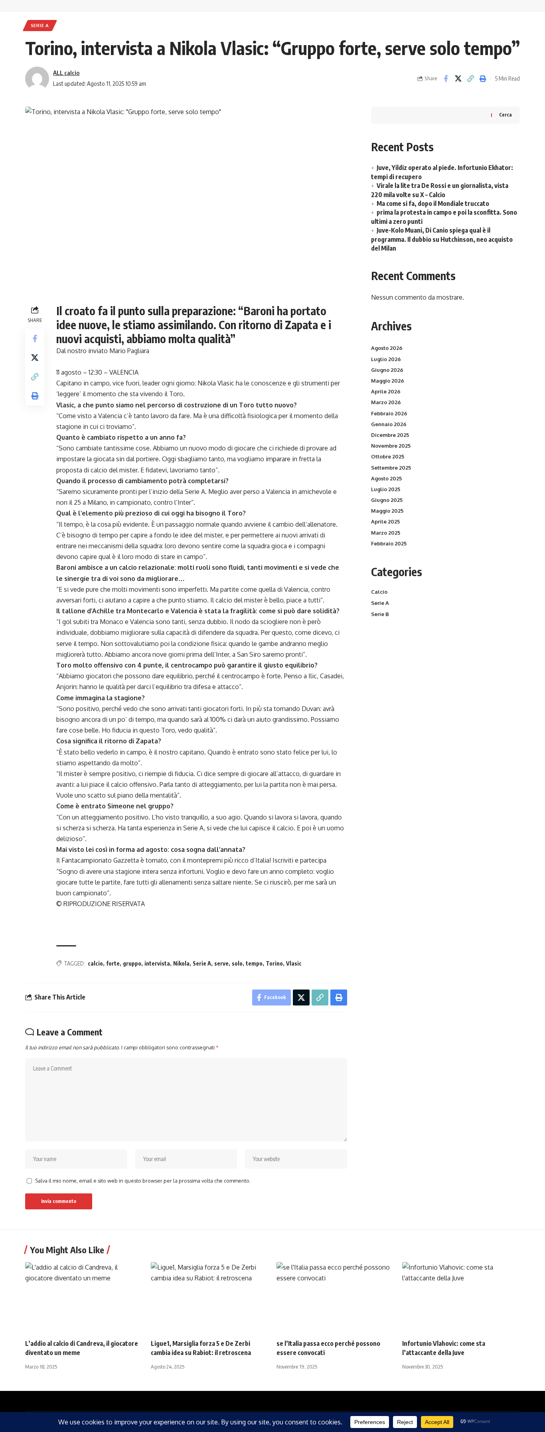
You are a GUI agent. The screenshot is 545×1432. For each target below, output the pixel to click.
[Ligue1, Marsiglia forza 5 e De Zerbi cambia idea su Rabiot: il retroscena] (210, 1297)
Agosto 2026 (387, 348)
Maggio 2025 (387, 511)
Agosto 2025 (386, 478)
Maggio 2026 (387, 380)
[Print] (482, 78)
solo (237, 963)
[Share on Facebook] (445, 78)
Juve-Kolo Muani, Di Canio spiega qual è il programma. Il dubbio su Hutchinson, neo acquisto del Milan (442, 239)
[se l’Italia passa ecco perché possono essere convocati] (335, 1297)
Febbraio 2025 (389, 543)
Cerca (505, 115)
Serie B (380, 614)
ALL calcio (66, 72)
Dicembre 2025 (390, 435)
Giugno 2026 (387, 370)
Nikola (181, 963)
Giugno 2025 (387, 500)
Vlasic (294, 963)
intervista (157, 963)
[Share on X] (458, 78)
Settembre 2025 (391, 467)
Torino (274, 963)
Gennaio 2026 (389, 424)
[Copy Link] (470, 78)
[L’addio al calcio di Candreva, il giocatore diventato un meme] (84, 1297)
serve (221, 963)
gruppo (132, 963)
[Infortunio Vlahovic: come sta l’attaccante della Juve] (461, 1297)
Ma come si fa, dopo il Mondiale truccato (433, 203)
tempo (254, 963)
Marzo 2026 (386, 402)
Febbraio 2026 (389, 413)
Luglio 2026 (386, 359)
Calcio (379, 592)
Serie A (40, 25)
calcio (95, 963)
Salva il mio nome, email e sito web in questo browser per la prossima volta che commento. (143, 1180)
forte (113, 963)
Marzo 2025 (385, 532)
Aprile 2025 (385, 521)
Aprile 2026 (386, 391)
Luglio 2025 (385, 489)
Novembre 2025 (391, 445)
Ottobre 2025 (387, 456)
